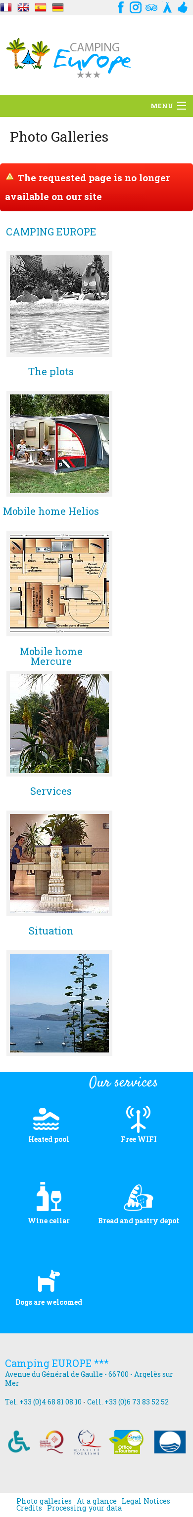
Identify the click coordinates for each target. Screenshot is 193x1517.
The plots (51, 372)
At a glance (97, 1501)
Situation (51, 931)
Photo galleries (44, 1501)
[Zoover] (183, 6)
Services (51, 791)
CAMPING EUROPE (51, 232)
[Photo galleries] (6, 6)
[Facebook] (120, 6)
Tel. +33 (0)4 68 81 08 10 (43, 1401)
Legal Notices (146, 1501)
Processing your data (84, 1508)
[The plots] (59, 444)
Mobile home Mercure (51, 656)
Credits (29, 1508)
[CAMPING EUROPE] (59, 304)
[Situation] (59, 1003)
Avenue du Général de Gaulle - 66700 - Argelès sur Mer (89, 1378)
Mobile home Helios (51, 511)
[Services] (59, 863)
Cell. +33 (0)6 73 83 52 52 (128, 1401)
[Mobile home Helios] (59, 583)
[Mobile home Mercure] (59, 724)
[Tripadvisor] (151, 6)
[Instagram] (136, 6)
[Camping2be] (167, 6)
